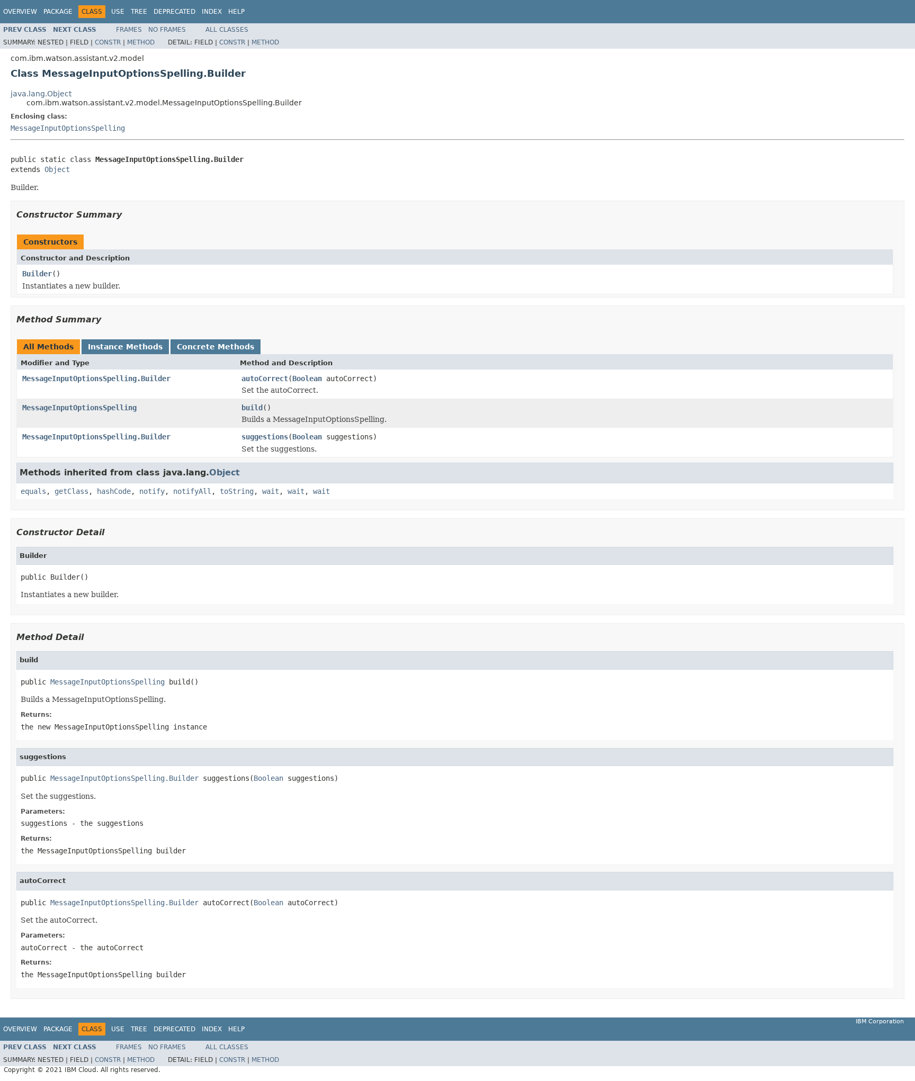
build (252, 407)
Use (117, 11)
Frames (129, 29)
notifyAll (192, 491)
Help (236, 11)
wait (270, 491)
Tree (139, 11)
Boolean (307, 378)
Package (58, 11)
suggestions (264, 437)
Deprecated (174, 11)
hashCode (114, 491)
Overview (20, 11)
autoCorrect (264, 378)
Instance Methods (125, 347)
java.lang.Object (41, 93)
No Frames (167, 29)
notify (152, 491)
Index (212, 11)
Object (57, 169)
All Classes (226, 29)
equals (33, 491)
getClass (71, 491)
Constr (108, 42)
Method (141, 42)
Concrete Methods (215, 347)
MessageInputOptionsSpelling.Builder (96, 378)
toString (237, 491)
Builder (37, 273)
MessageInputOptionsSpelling (68, 128)
